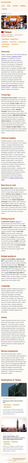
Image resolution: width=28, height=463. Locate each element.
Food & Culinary (13, 41)
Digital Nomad (5, 41)
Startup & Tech (5, 46)
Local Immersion (14, 44)
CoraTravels (6, 2)
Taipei (17, 221)
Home (3, 5)
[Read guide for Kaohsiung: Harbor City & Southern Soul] (14, 399)
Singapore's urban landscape (9, 85)
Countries (23, 5)
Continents (15, 5)
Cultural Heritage (22, 41)
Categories (4, 9)
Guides (8, 5)
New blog (7, 460)
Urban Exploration (5, 44)
